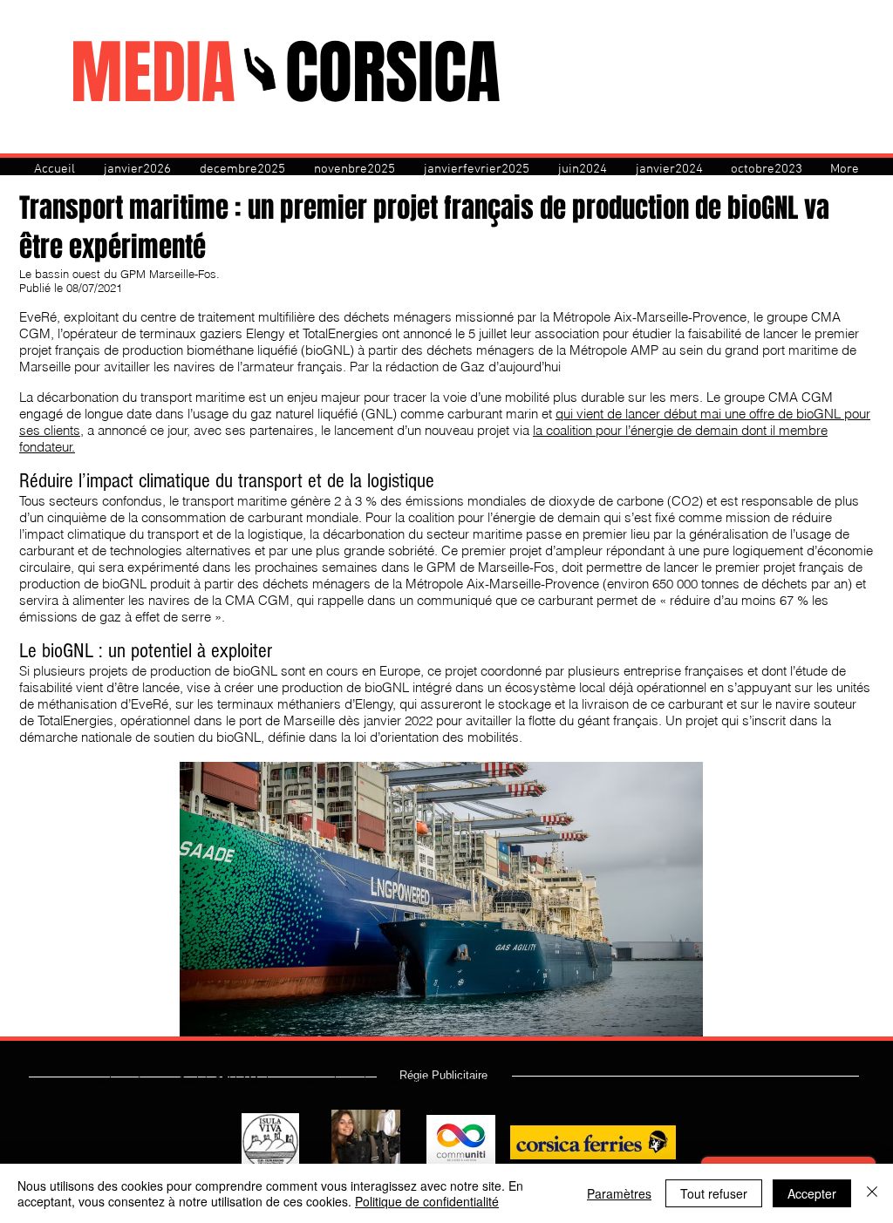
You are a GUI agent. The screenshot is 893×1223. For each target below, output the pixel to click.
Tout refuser (713, 1193)
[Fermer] (872, 1193)
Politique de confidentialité (427, 1201)
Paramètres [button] (619, 1193)
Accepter (811, 1193)
